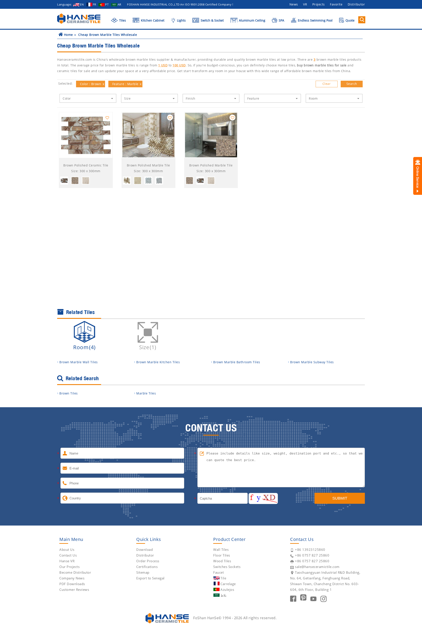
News (293, 4)
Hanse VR (67, 561)
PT (107, 4)
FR (94, 4)
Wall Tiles (221, 549)
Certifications (147, 566)
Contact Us (68, 555)
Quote (350, 20)
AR (119, 4)
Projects (318, 4)
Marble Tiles (146, 393)
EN (82, 4)
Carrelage (228, 584)
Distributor (356, 4)
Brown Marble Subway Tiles (312, 362)
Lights (181, 20)
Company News (71, 578)
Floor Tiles (221, 555)
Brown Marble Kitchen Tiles (158, 362)
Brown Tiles (68, 393)
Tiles (122, 20)
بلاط (223, 595)
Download (144, 549)
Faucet (218, 572)
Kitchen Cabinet (152, 20)
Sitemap (142, 572)
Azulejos (227, 589)
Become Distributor (75, 572)
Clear (326, 84)
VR (305, 4)
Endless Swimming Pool (315, 20)
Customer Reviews (74, 589)
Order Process (147, 561)
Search (351, 84)
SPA (281, 20)
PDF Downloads (72, 584)
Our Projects (69, 566)
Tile (223, 578)
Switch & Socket (212, 20)
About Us (66, 549)
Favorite (336, 4)
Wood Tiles (222, 561)
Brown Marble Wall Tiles (78, 362)
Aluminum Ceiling (251, 20)
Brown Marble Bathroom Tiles (236, 362)
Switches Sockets (226, 566)
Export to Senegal (150, 578)
